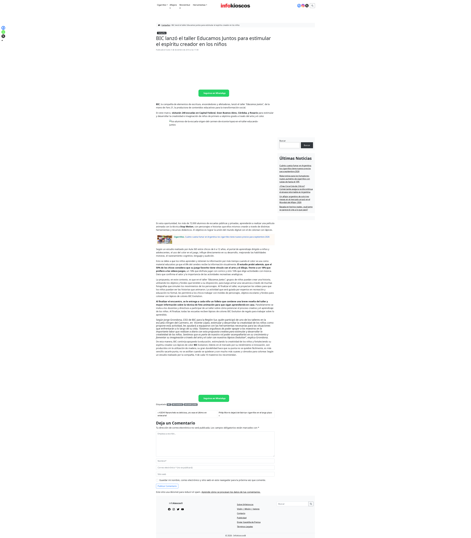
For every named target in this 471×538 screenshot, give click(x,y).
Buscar (282, 140)
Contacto (241, 513)
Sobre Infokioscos (245, 504)
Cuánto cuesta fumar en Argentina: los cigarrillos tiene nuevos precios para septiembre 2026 (227, 236)
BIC (169, 405)
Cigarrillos (161, 5)
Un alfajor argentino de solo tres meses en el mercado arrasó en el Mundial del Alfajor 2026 (294, 199)
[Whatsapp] (3, 32)
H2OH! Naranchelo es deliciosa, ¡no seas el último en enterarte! (182, 414)
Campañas (166, 25)
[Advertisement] (215, 70)
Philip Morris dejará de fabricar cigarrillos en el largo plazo (245, 412)
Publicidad (241, 517)
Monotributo (184, 6)
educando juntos (191, 405)
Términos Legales (245, 526)
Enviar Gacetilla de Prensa (249, 522)
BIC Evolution (177, 405)
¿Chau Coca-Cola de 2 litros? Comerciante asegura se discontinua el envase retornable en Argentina (296, 189)
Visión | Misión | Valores (248, 509)
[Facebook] (299, 5)
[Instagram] (303, 5)
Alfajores (173, 6)
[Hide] (2, 40)
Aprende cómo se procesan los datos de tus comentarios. (231, 492)
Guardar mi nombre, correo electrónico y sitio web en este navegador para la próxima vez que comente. (212, 480)
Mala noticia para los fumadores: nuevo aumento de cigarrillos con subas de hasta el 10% (294, 179)
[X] (307, 5)
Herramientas (199, 5)
